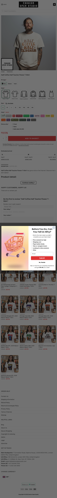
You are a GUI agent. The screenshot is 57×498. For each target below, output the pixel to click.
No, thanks (42, 262)
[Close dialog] (54, 227)
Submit (42, 258)
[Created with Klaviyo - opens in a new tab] (28, 271)
